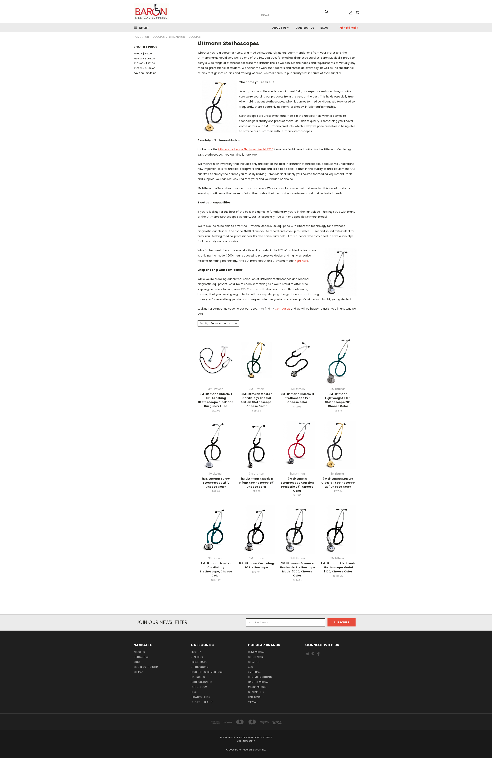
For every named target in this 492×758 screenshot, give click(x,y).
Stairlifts (197, 657)
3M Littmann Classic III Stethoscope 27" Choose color (297, 398)
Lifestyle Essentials (260, 677)
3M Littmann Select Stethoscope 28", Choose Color (215, 483)
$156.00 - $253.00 (144, 58)
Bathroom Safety (201, 682)
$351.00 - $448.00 (144, 68)
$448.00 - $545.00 (145, 73)
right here (301, 261)
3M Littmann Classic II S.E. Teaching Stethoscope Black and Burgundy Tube (215, 400)
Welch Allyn (255, 657)
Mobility (196, 652)
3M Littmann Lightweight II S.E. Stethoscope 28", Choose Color (338, 400)
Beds (194, 692)
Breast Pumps (199, 662)
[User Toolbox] (351, 12)
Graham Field (256, 692)
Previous (482, 742)
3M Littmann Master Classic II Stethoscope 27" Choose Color (338, 483)
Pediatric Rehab (200, 697)
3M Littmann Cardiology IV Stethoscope (257, 565)
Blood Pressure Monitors (207, 672)
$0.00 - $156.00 (143, 53)
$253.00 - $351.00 (144, 63)
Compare (214, 363)
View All (253, 702)
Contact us (282, 309)
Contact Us (305, 28)
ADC (250, 667)
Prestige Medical (258, 682)
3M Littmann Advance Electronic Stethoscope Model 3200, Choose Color (297, 569)
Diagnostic (198, 677)
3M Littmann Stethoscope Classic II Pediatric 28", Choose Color (297, 485)
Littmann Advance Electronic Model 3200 (245, 149)
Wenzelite (254, 662)
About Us (279, 28)
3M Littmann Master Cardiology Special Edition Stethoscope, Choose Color (257, 400)
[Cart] (357, 12)
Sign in (138, 667)
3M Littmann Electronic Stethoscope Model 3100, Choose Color (338, 567)
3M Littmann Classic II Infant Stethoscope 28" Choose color (256, 483)
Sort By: (204, 323)
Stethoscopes (200, 667)
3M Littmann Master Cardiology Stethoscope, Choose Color (215, 569)
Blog (324, 28)
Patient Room (199, 687)
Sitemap (138, 672)
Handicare (254, 697)
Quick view (216, 355)
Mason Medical (257, 687)
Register (152, 667)
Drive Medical (256, 652)
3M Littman (254, 672)
